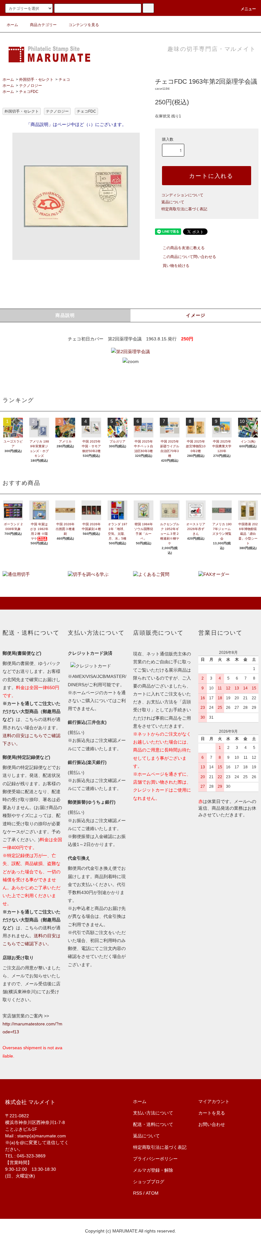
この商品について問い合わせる (189, 257)
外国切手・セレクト (36, 79)
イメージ (196, 315)
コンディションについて (182, 195)
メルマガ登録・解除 (153, 1170)
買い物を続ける (176, 265)
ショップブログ (148, 1181)
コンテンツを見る (83, 25)
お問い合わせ (211, 1124)
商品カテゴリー (43, 25)
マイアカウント (213, 1101)
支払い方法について (153, 1112)
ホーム (12, 25)
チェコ (64, 79)
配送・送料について (153, 1124)
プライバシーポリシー (155, 1158)
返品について (172, 202)
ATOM (152, 1193)
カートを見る (211, 1112)
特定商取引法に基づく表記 (184, 209)
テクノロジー (30, 85)
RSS (137, 1193)
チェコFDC (29, 91)
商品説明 (65, 315)
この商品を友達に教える (184, 248)
